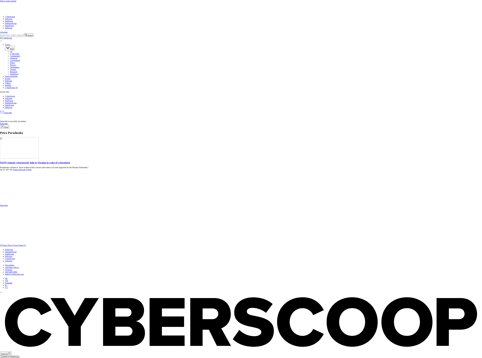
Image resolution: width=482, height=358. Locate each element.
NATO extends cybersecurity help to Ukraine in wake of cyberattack (35, 162)
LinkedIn (8, 283)
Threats (13, 69)
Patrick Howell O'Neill (22, 170)
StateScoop (9, 26)
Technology (14, 67)
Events (7, 79)
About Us (22, 245)
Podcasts (8, 81)
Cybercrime (14, 54)
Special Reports (11, 76)
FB (6, 278)
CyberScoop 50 (11, 88)
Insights (8, 85)
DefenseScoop (11, 23)
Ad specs (8, 270)
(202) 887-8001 (11, 272)
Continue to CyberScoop (10, 357)
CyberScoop (10, 17)
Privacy (13, 65)
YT (6, 288)
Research (13, 72)
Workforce (14, 74)
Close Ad (4, 354)
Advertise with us (12, 267)
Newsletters (9, 265)
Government (15, 60)
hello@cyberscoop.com (14, 274)
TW (6, 281)
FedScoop (9, 21)
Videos (8, 83)
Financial (13, 58)
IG (6, 285)
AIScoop (8, 19)
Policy (12, 63)
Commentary (15, 56)
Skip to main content (8, 1)
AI (11, 51)
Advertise (4, 32)
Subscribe (8, 113)
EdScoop (8, 28)
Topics (7, 44)
